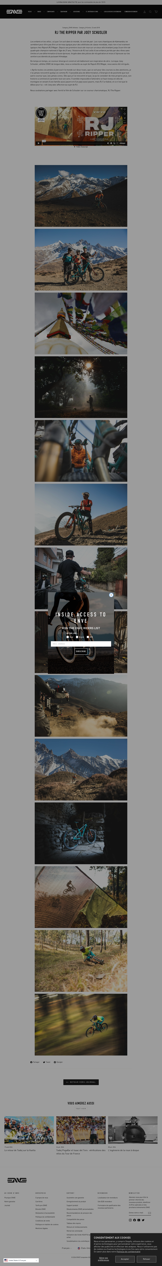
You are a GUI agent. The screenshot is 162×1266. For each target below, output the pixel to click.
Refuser (146, 1259)
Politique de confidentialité (128, 1252)
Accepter (125, 1259)
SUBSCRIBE (81, 651)
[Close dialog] (111, 595)
